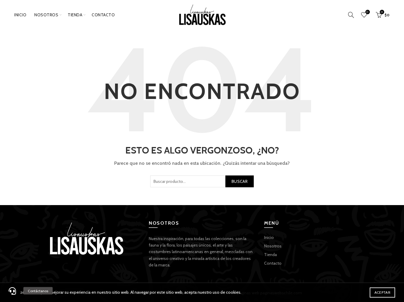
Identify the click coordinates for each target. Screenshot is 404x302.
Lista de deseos (367, 12)
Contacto (103, 14)
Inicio (20, 14)
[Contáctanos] (12, 290)
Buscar (240, 181)
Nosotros (46, 14)
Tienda (75, 14)
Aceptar (382, 292)
